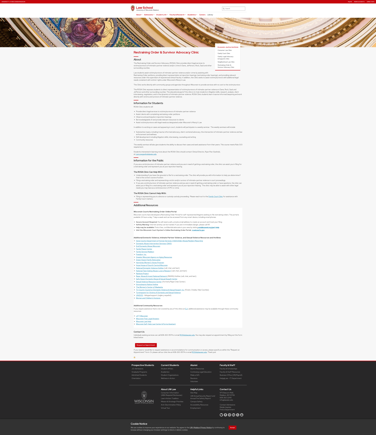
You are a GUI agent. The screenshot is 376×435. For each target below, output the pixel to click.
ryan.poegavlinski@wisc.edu (146, 154)
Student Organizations (170, 375)
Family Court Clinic (224, 53)
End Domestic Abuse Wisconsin (148, 246)
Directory (370, 2)
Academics (192, 15)
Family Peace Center (144, 249)
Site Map (193, 393)
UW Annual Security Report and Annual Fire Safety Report (202, 397)
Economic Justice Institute (228, 47)
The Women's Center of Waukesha (149, 287)
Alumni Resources (197, 369)
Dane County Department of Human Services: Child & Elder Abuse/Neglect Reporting (169, 241)
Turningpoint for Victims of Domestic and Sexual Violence (158, 292)
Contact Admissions (227, 405)
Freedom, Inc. (141, 254)
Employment (195, 408)
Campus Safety (196, 401)
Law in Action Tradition (170, 398)
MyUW (350, 2)
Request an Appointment (146, 345)
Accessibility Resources (199, 405)
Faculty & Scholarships (228, 369)
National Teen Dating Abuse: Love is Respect (153, 271)
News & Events (359, 2)
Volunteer (194, 381)
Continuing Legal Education (201, 372)
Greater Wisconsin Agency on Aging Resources (154, 257)
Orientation (136, 378)
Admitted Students (139, 375)
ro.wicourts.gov (198, 230)
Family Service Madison (145, 252)
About (138, 15)
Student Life (161, 15)
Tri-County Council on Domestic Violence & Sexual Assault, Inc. (160, 290)
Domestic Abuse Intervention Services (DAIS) (154, 243)
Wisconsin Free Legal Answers (147, 319)
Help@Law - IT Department (231, 378)
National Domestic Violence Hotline (150, 268)
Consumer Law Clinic (225, 50)
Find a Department (227, 409)
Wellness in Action (168, 378)
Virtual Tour (165, 408)
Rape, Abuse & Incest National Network (151, 276)
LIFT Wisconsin (142, 316)
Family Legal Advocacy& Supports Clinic (225, 58)
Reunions (193, 378)
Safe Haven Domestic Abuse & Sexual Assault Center (156, 279)
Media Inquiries (225, 407)
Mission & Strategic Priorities (172, 401)
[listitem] (221, 415)
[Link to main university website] (144, 397)
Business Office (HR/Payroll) (231, 375)
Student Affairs (167, 369)
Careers (202, 15)
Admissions (148, 15)
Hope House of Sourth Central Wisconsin (152, 265)
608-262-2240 (226, 397)
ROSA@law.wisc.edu (187, 335)
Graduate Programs (139, 372)
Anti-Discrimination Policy (171, 405)
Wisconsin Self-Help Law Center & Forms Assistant (156, 324)
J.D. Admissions (137, 369)
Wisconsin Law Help (143, 321)
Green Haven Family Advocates (148, 260)
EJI (186, 309)
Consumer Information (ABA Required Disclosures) (171, 394)
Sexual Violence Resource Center (149, 282)
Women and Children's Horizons (148, 298)
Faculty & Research (177, 15)
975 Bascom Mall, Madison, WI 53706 (227, 394)
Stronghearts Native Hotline (147, 284)
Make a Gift (194, 375)
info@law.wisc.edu (226, 400)
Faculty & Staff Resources (230, 372)
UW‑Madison (13, 2)
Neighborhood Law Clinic (226, 62)
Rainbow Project (142, 273)
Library (210, 15)
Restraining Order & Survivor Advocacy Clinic (226, 66)
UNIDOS (139, 295)
